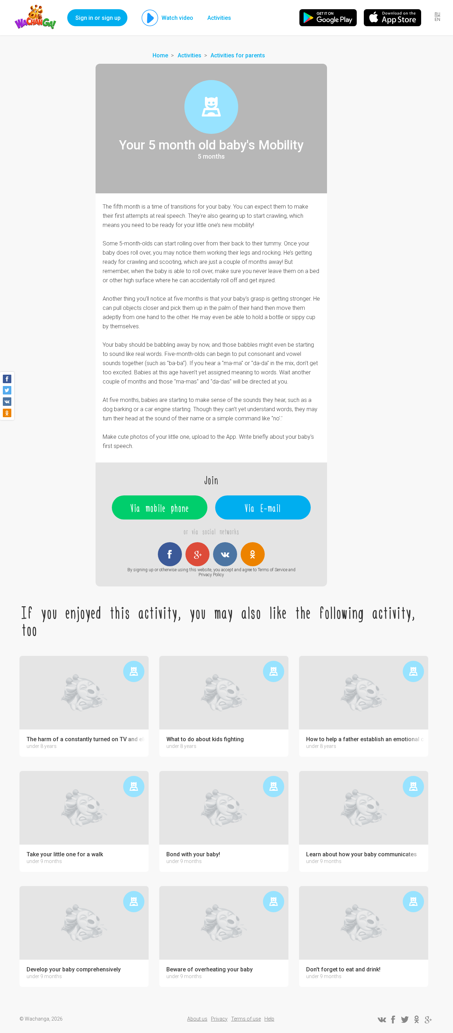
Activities (219, 18)
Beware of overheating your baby (209, 969)
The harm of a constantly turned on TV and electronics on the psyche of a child (86, 739)
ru (437, 14)
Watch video (177, 18)
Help (269, 1019)
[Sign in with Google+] (197, 554)
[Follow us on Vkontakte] (381, 1019)
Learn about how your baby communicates (361, 854)
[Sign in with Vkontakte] (225, 554)
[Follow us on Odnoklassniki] (416, 1019)
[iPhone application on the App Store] (392, 17)
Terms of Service (272, 569)
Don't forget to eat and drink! (343, 969)
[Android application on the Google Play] (328, 17)
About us (197, 1019)
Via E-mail (263, 507)
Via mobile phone (160, 507)
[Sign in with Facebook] (170, 554)
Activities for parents (238, 55)
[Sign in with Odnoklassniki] (253, 554)
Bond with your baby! (193, 854)
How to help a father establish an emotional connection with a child (365, 739)
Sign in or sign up (98, 18)
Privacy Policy (211, 574)
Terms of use (246, 1019)
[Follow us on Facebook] (393, 1019)
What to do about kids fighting (205, 739)
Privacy (219, 1019)
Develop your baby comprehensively (74, 969)
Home (160, 55)
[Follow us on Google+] (428, 1019)
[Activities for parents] (211, 107)
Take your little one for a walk (65, 854)
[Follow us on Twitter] (405, 1019)
